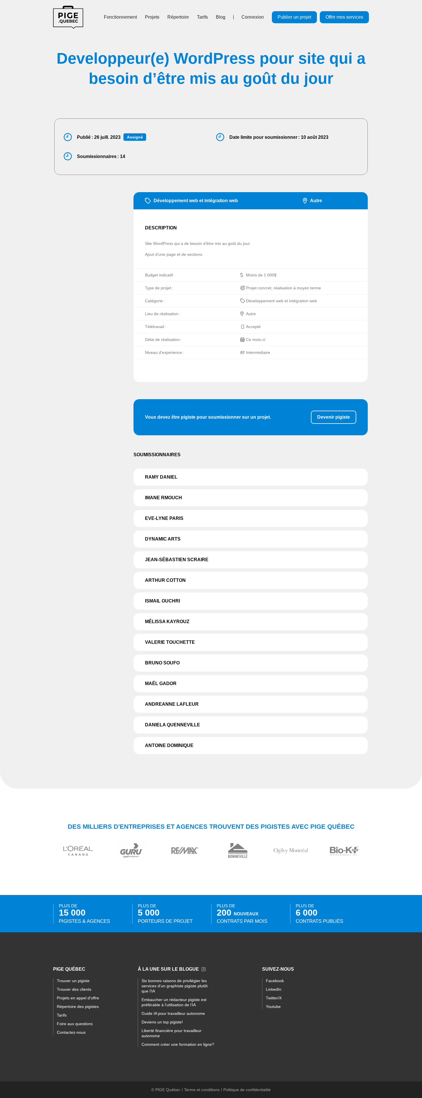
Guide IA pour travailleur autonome (173, 1013)
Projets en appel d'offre (78, 998)
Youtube (273, 1006)
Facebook (275, 980)
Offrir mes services (344, 17)
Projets (152, 17)
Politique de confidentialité (247, 1090)
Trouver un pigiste (73, 980)
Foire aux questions (75, 1023)
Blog (220, 17)
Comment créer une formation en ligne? (178, 1044)
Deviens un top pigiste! (162, 1022)
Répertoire (178, 17)
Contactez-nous (71, 1032)
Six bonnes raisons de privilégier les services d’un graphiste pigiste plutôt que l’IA (175, 985)
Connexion (252, 17)
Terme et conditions (202, 1090)
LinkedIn (273, 989)
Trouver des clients (74, 989)
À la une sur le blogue (168, 969)
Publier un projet (294, 17)
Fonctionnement (120, 17)
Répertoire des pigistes (78, 1006)
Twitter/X (274, 998)
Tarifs (202, 17)
